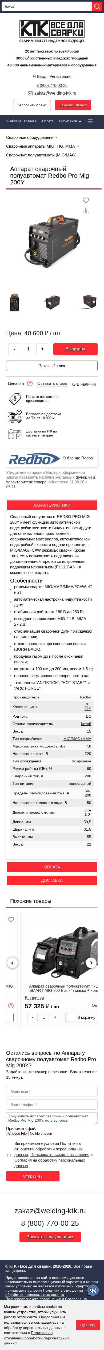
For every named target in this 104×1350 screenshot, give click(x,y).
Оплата (48, 121)
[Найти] (97, 6)
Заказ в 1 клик (52, 365)
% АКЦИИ (13, 121)
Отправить (33, 1176)
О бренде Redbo (78, 458)
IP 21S (88, 707)
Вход (41, 76)
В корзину (75, 349)
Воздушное (81, 761)
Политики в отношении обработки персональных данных (48, 1149)
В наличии (86, 384)
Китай (86, 724)
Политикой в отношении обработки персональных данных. (36, 1338)
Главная (30, 121)
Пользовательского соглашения (59, 1154)
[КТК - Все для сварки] (52, 32)
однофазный (80, 784)
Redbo (85, 697)
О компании (68, 121)
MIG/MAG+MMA (77, 739)
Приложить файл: (22, 1128)
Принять (88, 1325)
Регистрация (61, 76)
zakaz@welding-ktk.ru (55, 93)
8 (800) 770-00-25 (52, 85)
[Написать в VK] (93, 1291)
